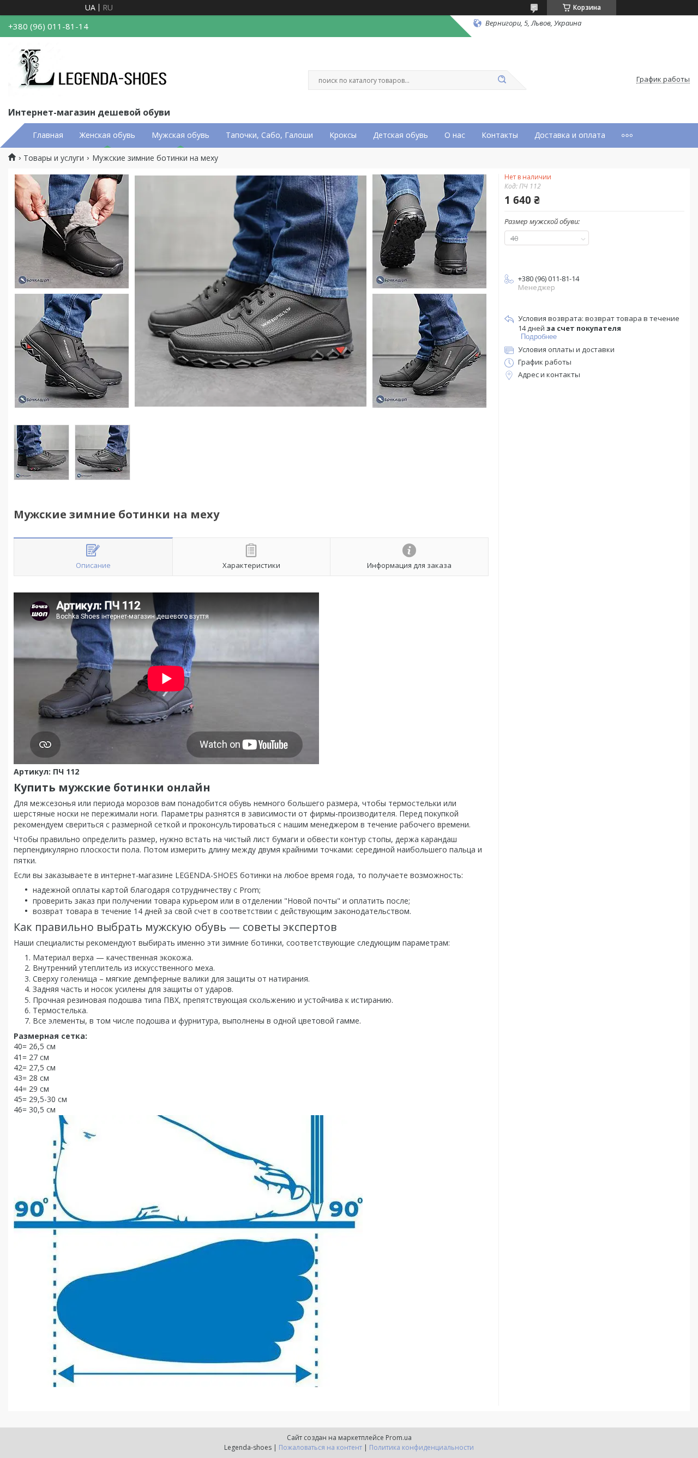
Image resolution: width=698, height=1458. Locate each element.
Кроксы (343, 135)
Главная (48, 135)
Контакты (500, 135)
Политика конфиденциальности (421, 1447)
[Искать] (502, 80)
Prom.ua (399, 1437)
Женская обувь (107, 135)
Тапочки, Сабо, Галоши (269, 135)
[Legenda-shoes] (90, 70)
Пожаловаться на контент (320, 1447)
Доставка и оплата (569, 135)
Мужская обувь (180, 135)
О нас (454, 135)
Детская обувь (400, 135)
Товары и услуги (53, 158)
